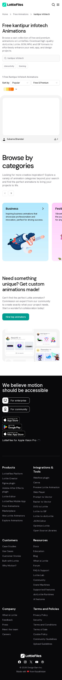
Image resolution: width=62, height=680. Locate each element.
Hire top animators (16, 316)
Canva (36, 482)
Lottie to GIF (40, 511)
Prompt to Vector (42, 496)
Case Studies (9, 546)
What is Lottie (40, 560)
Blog (35, 556)
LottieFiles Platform (12, 473)
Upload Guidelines (42, 643)
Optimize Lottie (41, 525)
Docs (36, 546)
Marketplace (8, 510)
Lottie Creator (10, 478)
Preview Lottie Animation (46, 487)
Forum (36, 565)
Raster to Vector (42, 501)
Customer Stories (11, 556)
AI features (39, 599)
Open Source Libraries (45, 530)
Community (39, 580)
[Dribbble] (42, 662)
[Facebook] (19, 662)
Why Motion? (9, 565)
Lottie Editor (9, 496)
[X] (31, 662)
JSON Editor (39, 520)
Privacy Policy (40, 615)
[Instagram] (25, 662)
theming (22, 66)
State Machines (41, 584)
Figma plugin (8, 483)
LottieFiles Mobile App (14, 501)
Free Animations (10, 506)
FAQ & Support (41, 570)
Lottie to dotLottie (43, 516)
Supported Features (44, 589)
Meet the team (10, 629)
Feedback (7, 619)
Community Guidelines (45, 639)
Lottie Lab (38, 575)
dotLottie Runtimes (43, 594)
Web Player (39, 492)
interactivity (9, 66)
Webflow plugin (41, 477)
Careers (6, 634)
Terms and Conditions (45, 624)
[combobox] (20, 82)
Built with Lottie (10, 560)
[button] (31, 58)
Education (38, 551)
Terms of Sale (40, 629)
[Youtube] (36, 662)
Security (37, 619)
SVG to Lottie (40, 506)
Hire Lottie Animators (13, 515)
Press (5, 624)
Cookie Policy (40, 634)
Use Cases (7, 551)
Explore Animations (12, 520)
